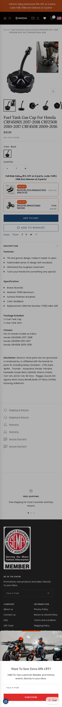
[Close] (57, 635)
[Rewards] (5, 701)
